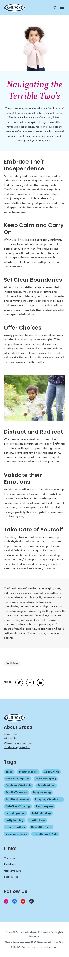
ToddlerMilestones (17, 799)
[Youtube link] (23, 901)
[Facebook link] (14, 901)
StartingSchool (28, 771)
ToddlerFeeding (41, 813)
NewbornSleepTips (17, 778)
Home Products (12, 870)
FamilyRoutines (15, 827)
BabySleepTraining (18, 806)
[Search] (55, 8)
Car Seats (9, 858)
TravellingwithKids (45, 834)
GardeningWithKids (18, 785)
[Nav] (62, 7)
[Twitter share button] (19, 682)
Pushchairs (10, 864)
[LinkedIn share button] (40, 682)
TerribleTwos (12, 663)
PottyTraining (14, 820)
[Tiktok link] (31, 901)
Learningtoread (15, 813)
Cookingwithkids (16, 834)
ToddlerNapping (45, 778)
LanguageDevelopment (49, 799)
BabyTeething (46, 785)
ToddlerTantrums (16, 792)
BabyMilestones (41, 827)
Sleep (9, 771)
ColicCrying (51, 771)
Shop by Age (11, 876)
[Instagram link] (6, 901)
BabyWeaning (42, 792)
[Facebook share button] (30, 682)
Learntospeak (44, 806)
